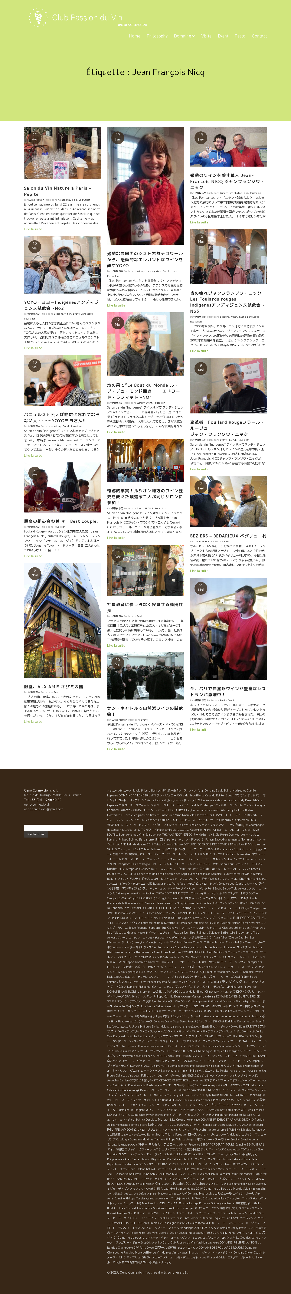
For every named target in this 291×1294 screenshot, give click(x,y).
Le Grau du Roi (211, 795)
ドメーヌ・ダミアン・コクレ (234, 1085)
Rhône (257, 800)
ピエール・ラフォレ (136, 977)
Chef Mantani (248, 879)
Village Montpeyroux (253, 908)
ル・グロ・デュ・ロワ (186, 1006)
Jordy (195, 918)
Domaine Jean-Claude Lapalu (199, 869)
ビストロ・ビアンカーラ (217, 1036)
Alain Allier (220, 937)
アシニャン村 (114, 790)
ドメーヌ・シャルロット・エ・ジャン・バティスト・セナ (184, 864)
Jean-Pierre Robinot (142, 893)
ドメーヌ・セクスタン (181, 1041)
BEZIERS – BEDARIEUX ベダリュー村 (228, 536)
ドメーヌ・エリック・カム (162, 932)
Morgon (163, 1119)
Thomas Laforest (232, 1159)
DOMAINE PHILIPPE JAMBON (238, 1242)
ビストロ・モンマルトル (213, 1006)
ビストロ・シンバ (207, 883)
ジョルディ (249, 1100)
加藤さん (119, 977)
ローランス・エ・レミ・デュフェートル (150, 937)
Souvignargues (130, 972)
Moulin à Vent (178, 859)
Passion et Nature (240, 1115)
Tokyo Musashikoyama (153, 982)
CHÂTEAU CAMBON (201, 967)
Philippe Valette (175, 1139)
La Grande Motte (134, 932)
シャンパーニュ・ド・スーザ (232, 967)
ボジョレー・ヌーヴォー (213, 1139)
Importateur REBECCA (203, 1233)
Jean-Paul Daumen (224, 947)
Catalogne (122, 893)
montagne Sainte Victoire (131, 1125)
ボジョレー (229, 1179)
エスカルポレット (131, 1026)
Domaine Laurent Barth (226, 874)
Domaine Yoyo (207, 1085)
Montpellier (143, 1252)
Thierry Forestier (176, 1134)
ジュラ (191, 1051)
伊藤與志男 (117, 271)
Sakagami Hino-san (208, 1066)
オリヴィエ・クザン (206, 1208)
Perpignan (221, 1115)
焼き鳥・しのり (116, 962)
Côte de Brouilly (189, 795)
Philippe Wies (115, 1159)
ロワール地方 (175, 810)
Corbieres (130, 815)
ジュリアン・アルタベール (240, 898)
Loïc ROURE (169, 918)
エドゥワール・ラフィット (157, 972)
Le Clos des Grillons (231, 928)
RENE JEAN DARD (118, 1179)
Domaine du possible (132, 1237)
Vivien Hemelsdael (247, 1066)
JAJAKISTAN (124, 844)
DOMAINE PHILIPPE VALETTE (194, 913)
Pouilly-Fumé (227, 1233)
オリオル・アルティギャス (132, 879)
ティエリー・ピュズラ (130, 849)
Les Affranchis (255, 928)
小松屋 (170, 1056)
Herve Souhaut (246, 1213)
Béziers (155, 815)
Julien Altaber (201, 1100)
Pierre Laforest (156, 800)
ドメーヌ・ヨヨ (230, 908)
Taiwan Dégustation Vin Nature (161, 1159)
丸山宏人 (236, 1100)
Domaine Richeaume (182, 1066)
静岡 (204, 879)
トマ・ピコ (197, 1095)
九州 (232, 1237)
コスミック (258, 957)
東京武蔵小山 (243, 1203)
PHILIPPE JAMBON (120, 1129)
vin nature (209, 1129)
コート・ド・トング (239, 1061)
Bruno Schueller (152, 1174)
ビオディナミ (222, 879)
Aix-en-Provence (189, 1144)
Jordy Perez (244, 800)
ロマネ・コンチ (223, 991)
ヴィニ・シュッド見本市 (252, 1070)
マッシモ (242, 1179)
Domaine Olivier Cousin (248, 1252)
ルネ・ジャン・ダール (225, 1026)
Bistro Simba (151, 1026)
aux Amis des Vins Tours (215, 1169)
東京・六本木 (183, 1056)
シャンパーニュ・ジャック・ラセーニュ (215, 1056)
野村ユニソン (204, 937)
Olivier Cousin (178, 1233)
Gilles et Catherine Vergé (123, 1090)
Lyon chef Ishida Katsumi (214, 1174)
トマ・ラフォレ (209, 1031)
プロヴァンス (242, 991)
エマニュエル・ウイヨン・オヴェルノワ (204, 893)
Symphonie (138, 1115)
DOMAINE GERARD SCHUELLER (149, 908)
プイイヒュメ (227, 1031)
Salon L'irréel (164, 1006)
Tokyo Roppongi (138, 928)
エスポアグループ (210, 1179)
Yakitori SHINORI (209, 834)
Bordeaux (114, 869)
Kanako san (210, 1125)
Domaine (183, 35)
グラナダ (242, 947)
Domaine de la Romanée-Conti (125, 903)
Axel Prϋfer (246, 844)
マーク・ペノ (152, 1070)
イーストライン (120, 1233)
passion (143, 815)
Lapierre (112, 805)
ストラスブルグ (139, 1228)
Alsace (61, 200)
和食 (158, 1061)
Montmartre (142, 1011)
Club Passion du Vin (182, 1242)
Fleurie (115, 918)
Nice (173, 1119)
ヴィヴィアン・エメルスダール (203, 957)
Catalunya (122, 1139)
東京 (110, 913)
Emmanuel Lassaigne (163, 1223)
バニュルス (171, 869)
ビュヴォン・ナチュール (186, 1016)
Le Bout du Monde (170, 1100)
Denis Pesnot (188, 1021)
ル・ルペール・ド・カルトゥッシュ (150, 1095)
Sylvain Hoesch (145, 1184)
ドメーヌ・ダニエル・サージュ (202, 820)
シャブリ (170, 913)
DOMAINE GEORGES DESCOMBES (206, 844)
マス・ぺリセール (121, 957)
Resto (240, 35)
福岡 (164, 1164)
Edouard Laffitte (118, 810)
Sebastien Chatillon (157, 820)
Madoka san (165, 1193)
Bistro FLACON (184, 977)
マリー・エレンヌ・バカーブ (166, 888)
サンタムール (125, 874)
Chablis (162, 1218)
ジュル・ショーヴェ (133, 942)
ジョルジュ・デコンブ (249, 864)
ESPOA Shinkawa (121, 1051)
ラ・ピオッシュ (250, 1090)
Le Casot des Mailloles (166, 952)
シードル (252, 883)
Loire (173, 271)
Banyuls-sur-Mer (240, 854)
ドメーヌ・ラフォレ (244, 1169)
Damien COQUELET (131, 1080)
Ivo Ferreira (210, 1046)
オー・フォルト (172, 1198)
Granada (225, 1046)
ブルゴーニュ (219, 1105)
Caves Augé (232, 1149)
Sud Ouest (84, 200)
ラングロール (240, 1046)
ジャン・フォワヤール (136, 1041)
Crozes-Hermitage (188, 1119)
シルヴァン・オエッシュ (191, 1237)
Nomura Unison (251, 839)
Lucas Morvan (36, 200)
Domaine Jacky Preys (233, 1228)
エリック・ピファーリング (141, 1149)
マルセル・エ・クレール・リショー (232, 830)
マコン (234, 879)
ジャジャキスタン (174, 839)
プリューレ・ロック (217, 1237)
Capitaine (201, 1001)
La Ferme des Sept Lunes (179, 874)
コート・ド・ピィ (123, 1016)
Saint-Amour (153, 834)
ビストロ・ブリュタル (147, 1129)
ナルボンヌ (229, 957)
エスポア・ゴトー (238, 1257)
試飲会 (260, 1100)
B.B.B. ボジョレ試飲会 (211, 1110)
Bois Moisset (115, 932)
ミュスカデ (180, 1193)
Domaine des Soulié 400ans (234, 849)
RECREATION (181, 1169)
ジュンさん (160, 898)
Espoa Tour (226, 864)
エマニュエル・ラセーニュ (192, 1213)
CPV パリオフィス (135, 996)
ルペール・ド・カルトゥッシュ (189, 1105)
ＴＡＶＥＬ (244, 957)
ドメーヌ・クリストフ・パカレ (181, 1129)
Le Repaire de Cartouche (218, 800)
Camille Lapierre (162, 947)
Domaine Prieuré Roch (151, 1046)
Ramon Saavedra (216, 839)
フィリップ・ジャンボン (216, 918)
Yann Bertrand (216, 972)
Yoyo (211, 879)
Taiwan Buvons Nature (168, 844)
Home (134, 35)
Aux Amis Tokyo (192, 1198)
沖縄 (157, 1188)
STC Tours (214, 982)
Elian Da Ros (144, 1208)
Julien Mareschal (228, 942)
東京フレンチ (234, 859)
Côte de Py (250, 859)
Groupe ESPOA (116, 898)
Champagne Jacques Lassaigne (217, 1051)
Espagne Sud (158, 928)
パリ (150, 996)
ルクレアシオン (153, 1242)
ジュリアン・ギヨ (207, 1021)
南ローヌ (157, 869)
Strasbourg (256, 1125)
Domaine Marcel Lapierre (249, 1174)
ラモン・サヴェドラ (149, 1164)
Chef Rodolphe (227, 1021)
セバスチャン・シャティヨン (198, 898)
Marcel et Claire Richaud (192, 1223)
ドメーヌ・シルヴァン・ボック (230, 903)
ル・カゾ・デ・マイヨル (164, 1228)
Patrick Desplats (146, 1119)
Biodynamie (244, 932)
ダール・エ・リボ (183, 937)
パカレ (135, 1051)
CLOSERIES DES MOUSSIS (213, 854)
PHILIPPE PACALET (246, 917)
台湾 (186, 1218)
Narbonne (167, 1070)
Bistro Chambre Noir (120, 1213)
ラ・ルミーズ (203, 976)
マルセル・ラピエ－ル (183, 1179)
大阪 (149, 883)
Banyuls (212, 942)
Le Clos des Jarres (248, 1237)
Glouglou (189, 810)
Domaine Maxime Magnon (147, 1139)
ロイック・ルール (243, 1193)
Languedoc (253, 316)
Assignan (260, 805)
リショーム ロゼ (147, 991)
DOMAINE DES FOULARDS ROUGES (221, 1247)
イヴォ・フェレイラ (164, 825)
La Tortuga (191, 1203)
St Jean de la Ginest (192, 991)
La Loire (239, 810)
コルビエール (223, 1193)
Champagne (125, 1247)
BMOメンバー (234, 972)
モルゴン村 (227, 1066)
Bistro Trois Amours (235, 888)
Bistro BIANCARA (235, 1110)
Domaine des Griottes (197, 903)
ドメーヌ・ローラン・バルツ (179, 1001)
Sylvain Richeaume (157, 1115)
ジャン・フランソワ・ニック (217, 825)
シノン (180, 957)
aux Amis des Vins (133, 834)
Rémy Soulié (155, 1134)
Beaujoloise (125, 1021)
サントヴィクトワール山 (193, 982)
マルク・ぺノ (184, 987)
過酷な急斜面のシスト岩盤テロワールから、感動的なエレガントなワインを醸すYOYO (145, 259)
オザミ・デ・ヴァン (119, 1188)
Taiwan (235, 1105)
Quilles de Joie (154, 1198)
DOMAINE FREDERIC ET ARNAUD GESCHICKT (228, 1119)
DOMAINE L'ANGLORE (122, 991)
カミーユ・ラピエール (133, 1134)
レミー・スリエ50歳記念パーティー (179, 1125)
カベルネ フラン (216, 1061)
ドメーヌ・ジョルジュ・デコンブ (234, 913)
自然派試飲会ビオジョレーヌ (198, 1075)
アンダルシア (176, 1164)
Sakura (187, 1100)
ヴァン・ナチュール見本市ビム (180, 1061)
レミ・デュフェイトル (223, 1213)
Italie (232, 932)
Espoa (130, 962)
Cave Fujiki (199, 972)
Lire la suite (33, 229)
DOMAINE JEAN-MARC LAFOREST (184, 1154)
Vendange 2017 (190, 1228)
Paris (151, 1006)
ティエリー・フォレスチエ (242, 1198)
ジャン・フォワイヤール (130, 820)
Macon (167, 1174)
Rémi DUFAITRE (249, 1026)
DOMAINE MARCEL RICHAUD (130, 1223)
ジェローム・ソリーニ (252, 942)
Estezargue (234, 839)
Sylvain (247, 1188)
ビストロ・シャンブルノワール (223, 1154)
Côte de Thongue (183, 947)
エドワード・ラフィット (134, 805)
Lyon (135, 982)
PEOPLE (232, 440)
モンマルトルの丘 (143, 1188)
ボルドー (142, 1144)
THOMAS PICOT (172, 834)
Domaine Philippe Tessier (130, 1198)
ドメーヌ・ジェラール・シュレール (175, 854)
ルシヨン (213, 908)
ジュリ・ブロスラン (171, 1149)
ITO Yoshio (247, 1149)
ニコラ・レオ (158, 879)
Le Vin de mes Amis (166, 1252)
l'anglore (124, 864)
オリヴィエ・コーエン (176, 1011)
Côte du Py (226, 810)
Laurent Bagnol (140, 864)
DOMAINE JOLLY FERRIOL (181, 1110)
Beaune (112, 1105)
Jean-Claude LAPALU (233, 1125)
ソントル (195, 962)
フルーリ (123, 937)
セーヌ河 (156, 1011)
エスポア (248, 982)
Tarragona (252, 962)
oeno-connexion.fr (37, 804)
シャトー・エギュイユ (130, 1105)
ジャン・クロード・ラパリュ (169, 805)
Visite (206, 35)
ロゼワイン (147, 1257)
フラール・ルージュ (248, 1233)
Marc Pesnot (220, 1100)
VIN (184, 1159)
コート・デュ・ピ (235, 815)
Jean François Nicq (169, 903)
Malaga (165, 1026)
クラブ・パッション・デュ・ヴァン (140, 1154)
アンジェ (241, 795)
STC (155, 1080)
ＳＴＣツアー (146, 830)
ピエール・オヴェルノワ (160, 942)
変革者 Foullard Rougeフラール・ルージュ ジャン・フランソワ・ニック (237, 428)
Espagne (224, 316)
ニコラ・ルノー (178, 967)
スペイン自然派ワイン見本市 (150, 957)
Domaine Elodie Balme (218, 790)
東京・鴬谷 (208, 962)
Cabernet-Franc (200, 830)
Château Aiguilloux (214, 1198)
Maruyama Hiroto (130, 1174)
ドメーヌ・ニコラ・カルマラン (206, 859)
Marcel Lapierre (203, 996)
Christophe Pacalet (170, 1183)
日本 (220, 898)
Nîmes (234, 844)
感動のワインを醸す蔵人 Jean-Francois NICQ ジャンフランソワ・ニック (227, 181)
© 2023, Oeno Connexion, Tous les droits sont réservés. (148, 1272)
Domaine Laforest (207, 810)
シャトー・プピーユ (178, 962)
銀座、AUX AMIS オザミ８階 (54, 686)
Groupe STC (178, 1051)
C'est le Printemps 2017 (205, 805)
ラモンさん (199, 908)
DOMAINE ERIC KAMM (253, 1056)
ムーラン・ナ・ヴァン (157, 1105)
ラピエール (194, 1026)
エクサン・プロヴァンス (131, 1001)
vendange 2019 (193, 1188)
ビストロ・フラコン (162, 987)
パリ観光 (136, 810)
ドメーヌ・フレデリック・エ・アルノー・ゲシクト (143, 1031)
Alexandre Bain (171, 1188)
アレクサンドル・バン (235, 869)
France (150, 913)
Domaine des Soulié (250, 1021)
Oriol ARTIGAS (201, 1011)
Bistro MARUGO (168, 991)
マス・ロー (146, 854)
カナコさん (164, 1262)
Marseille (119, 1006)
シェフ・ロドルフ (187, 1247)
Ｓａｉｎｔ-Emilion (186, 1070)
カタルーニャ (183, 972)
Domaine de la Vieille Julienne (212, 923)
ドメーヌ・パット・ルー (162, 1237)
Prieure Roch (149, 790)
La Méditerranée (226, 1070)
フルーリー (194, 879)
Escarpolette (203, 947)
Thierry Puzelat (188, 825)
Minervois (237, 987)
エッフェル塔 (133, 1203)
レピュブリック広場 (134, 1193)
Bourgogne (182, 996)
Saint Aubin (120, 1085)
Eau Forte (144, 1036)
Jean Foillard (142, 1075)
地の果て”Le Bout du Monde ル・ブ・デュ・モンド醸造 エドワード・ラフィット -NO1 (143, 391)
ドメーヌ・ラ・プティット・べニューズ (218, 1041)
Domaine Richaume (138, 987)
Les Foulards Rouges (181, 1208)
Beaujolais (71, 200)
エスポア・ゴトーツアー (241, 1080)
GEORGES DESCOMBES (173, 1080)
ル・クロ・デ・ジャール (166, 1075)
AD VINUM (159, 1056)
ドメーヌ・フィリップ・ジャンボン (237, 1075)
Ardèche (113, 1080)
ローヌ (192, 1134)
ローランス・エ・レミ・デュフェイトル (178, 1257)
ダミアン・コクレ (251, 1051)
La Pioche (131, 1036)
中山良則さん (249, 1154)
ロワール (161, 1247)
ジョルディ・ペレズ (212, 1149)
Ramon (144, 1090)
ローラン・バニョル (154, 810)
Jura (143, 1006)
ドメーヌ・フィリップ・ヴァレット (135, 1100)
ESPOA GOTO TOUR (168, 893)
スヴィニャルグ (155, 1110)
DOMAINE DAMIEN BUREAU (232, 996)
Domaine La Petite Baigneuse (130, 952)
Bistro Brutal (165, 1169)
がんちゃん (239, 1011)
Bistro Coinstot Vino (120, 1075)
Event (223, 35)
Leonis (172, 957)
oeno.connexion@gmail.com (43, 809)
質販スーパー (153, 1001)
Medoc (245, 1041)
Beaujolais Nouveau (235, 820)
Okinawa (172, 928)
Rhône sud (215, 1001)
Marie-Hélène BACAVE (142, 1169)
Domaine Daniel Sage (166, 1021)
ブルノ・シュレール (228, 1090)
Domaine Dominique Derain (242, 1001)
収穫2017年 (190, 834)
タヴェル (156, 1036)
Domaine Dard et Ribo (150, 962)
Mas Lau (147, 1203)
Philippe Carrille (163, 996)
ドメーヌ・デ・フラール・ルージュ (176, 1085)
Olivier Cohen (183, 942)
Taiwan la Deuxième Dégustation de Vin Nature (231, 1016)
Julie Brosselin (128, 1046)
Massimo (119, 913)
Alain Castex (133, 1159)
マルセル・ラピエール (163, 1144)
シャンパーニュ (135, 913)
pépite (208, 1095)
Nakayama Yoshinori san (137, 1056)
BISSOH (190, 1164)
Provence (250, 987)
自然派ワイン (128, 918)
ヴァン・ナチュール (155, 1179)
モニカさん (183, 830)
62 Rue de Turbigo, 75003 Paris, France (53, 795)
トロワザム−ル (128, 830)
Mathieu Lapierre (207, 1242)
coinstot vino (130, 1164)
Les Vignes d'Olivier (214, 1257)
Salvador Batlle (218, 932)
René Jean (227, 795)
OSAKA (159, 913)
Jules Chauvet (127, 1208)
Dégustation (195, 1183)
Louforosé (113, 1026)
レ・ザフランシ (195, 839)
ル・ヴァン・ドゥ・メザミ (183, 800)
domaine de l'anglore (132, 1110)
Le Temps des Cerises (136, 869)
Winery (140, 271)
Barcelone (146, 839)
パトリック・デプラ (195, 888)
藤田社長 (207, 1026)
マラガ (190, 883)
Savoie (136, 790)
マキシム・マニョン (250, 1208)
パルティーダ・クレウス (230, 962)
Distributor (235, 193)
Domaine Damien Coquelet (207, 1218)
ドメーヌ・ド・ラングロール (212, 987)
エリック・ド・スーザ (161, 977)
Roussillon (113, 276)
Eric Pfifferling (181, 908)
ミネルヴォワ (143, 947)
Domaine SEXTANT (246, 1144)
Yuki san (150, 903)
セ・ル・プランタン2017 (155, 1051)
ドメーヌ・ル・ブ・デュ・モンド (195, 849)
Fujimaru (202, 932)
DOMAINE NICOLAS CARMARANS (203, 952)
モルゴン (168, 849)
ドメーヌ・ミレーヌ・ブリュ (203, 1159)
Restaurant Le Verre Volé (169, 883)
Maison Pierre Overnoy (246, 923)
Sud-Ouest (160, 1208)
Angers (191, 1139)
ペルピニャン (207, 1070)
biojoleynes (196, 1080)
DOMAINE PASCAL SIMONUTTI (149, 1066)
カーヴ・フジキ (159, 1041)
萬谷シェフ (133, 1006)
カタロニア (137, 1179)
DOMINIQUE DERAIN (123, 1184)
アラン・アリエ (172, 1036)
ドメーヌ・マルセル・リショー (198, 928)
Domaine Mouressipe (200, 1193)
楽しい (148, 1080)
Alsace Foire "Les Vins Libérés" (149, 1233)
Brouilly (235, 1139)
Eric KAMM (232, 1218)
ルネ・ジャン (229, 805)
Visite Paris (175, 1218)
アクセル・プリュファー (212, 1134)
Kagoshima (187, 1252)
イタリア (213, 1228)
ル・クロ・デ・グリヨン (169, 1203)
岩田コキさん (240, 1164)
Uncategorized (153, 271)
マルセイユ (177, 820)
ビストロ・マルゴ (222, 1011)
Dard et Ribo (237, 1095)
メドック (152, 1193)
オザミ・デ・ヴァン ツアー (138, 1061)
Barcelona (174, 898)
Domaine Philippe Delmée (122, 839)
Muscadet (258, 1085)
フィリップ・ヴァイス (218, 1184)
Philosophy (157, 35)
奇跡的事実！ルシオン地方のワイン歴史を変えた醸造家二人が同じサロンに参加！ (145, 497)
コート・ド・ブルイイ (132, 800)
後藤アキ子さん (229, 1208)
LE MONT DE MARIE (149, 918)
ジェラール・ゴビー (247, 1031)
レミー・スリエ (249, 834)
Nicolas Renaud (251, 1129)
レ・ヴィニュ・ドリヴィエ (136, 825)
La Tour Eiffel (188, 932)
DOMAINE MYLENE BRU (134, 795)
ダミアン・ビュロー (163, 795)
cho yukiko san (181, 1095)
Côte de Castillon (238, 937)
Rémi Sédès (215, 888)
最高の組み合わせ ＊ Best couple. (63, 521)
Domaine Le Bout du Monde (223, 1188)
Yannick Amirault (165, 830)
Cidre (166, 1242)
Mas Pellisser (152, 849)
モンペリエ (199, 942)
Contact (259, 35)
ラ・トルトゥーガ (223, 977)
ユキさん (257, 849)
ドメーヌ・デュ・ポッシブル (184, 1046)
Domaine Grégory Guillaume (217, 1203)
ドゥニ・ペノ (246, 805)
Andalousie (234, 1134)
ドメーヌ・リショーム (210, 1164)
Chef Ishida (203, 874)
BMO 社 (194, 1169)
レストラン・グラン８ (184, 1174)
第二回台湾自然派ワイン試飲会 (140, 1262)
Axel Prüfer (241, 977)
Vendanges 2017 (143, 844)
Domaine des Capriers (232, 883)
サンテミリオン (193, 1036)
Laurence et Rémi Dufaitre (158, 923)
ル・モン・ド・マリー (186, 1031)
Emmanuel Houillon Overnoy (249, 1184)
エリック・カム (123, 1011)
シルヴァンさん (121, 1115)
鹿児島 (172, 1247)
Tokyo (228, 1164)
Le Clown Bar (184, 923)
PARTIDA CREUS (243, 1036)
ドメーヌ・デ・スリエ (222, 1223)
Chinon (209, 991)
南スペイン (114, 1061)
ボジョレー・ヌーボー (121, 947)
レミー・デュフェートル (163, 1090)
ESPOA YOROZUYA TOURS (218, 1144)
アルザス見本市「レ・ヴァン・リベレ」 (181, 790)
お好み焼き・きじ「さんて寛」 (152, 1016)
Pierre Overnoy (229, 834)
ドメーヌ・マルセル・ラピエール (154, 1213)
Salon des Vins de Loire (148, 874)
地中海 (159, 839)
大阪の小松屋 (192, 1149)
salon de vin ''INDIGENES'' (196, 1090)
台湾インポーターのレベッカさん (146, 967)
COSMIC (218, 815)
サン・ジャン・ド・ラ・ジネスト (213, 1252)
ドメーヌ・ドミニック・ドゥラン (192, 1115)
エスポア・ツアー (215, 1080)
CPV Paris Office (144, 1247)
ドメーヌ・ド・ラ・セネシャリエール (145, 859)
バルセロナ (124, 982)
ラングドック (232, 981)
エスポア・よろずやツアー (243, 893)
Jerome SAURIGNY (228, 1129)
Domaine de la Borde (140, 1085)
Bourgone (184, 918)
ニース (127, 790)
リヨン (202, 1061)
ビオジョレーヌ (143, 1021)
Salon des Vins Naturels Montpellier (186, 815)
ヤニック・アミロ (177, 879)
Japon (256, 1061)
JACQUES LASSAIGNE (140, 898)
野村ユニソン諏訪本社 (126, 854)
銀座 (204, 1228)
